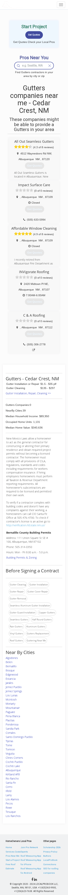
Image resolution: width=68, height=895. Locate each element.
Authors (47, 856)
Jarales (9, 683)
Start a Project (13, 860)
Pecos (9, 803)
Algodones (12, 658)
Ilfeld (8, 791)
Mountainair (13, 708)
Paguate (10, 712)
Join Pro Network (29, 847)
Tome (9, 745)
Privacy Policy (50, 852)
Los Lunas (12, 695)
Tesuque (11, 812)
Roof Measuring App (31, 856)
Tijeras (9, 741)
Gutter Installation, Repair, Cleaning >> (28, 393)
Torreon (10, 749)
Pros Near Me (12, 856)
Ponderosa (12, 724)
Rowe (9, 807)
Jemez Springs (14, 691)
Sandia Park (12, 728)
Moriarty (10, 703)
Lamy (9, 795)
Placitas (10, 720)
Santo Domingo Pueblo (19, 737)
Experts (24, 852)
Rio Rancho (12, 778)
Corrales (10, 733)
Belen (9, 662)
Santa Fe (11, 782)
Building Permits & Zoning (21, 557)
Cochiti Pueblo (14, 762)
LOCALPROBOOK (23, 5)
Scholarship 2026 (51, 847)
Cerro (9, 787)
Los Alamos (12, 799)
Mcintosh (11, 699)
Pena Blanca (13, 716)
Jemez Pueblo (14, 687)
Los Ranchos (13, 816)
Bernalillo (11, 666)
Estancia (10, 678)
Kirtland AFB (13, 774)
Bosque (10, 670)
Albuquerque (13, 770)
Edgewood (12, 674)
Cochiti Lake (13, 766)
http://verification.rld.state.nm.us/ (25, 525)
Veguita (10, 753)
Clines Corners (14, 757)
